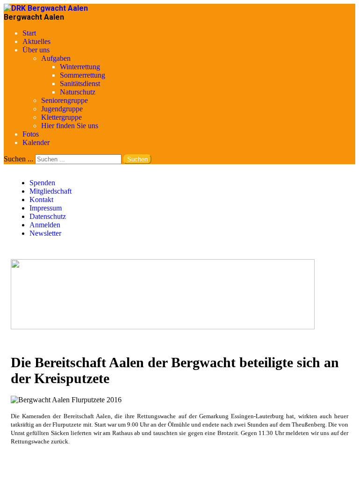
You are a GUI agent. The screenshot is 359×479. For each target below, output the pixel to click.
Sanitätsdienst (80, 83)
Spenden (42, 183)
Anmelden (44, 225)
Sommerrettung (82, 75)
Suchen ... (18, 159)
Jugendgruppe (62, 109)
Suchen (137, 159)
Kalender (36, 142)
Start (29, 33)
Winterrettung (80, 67)
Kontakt (41, 199)
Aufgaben (56, 58)
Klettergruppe (61, 117)
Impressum (45, 208)
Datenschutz (47, 216)
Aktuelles (36, 41)
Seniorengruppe (64, 100)
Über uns (36, 50)
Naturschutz (77, 92)
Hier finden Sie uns (69, 126)
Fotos (30, 134)
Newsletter (45, 233)
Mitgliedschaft (50, 191)
